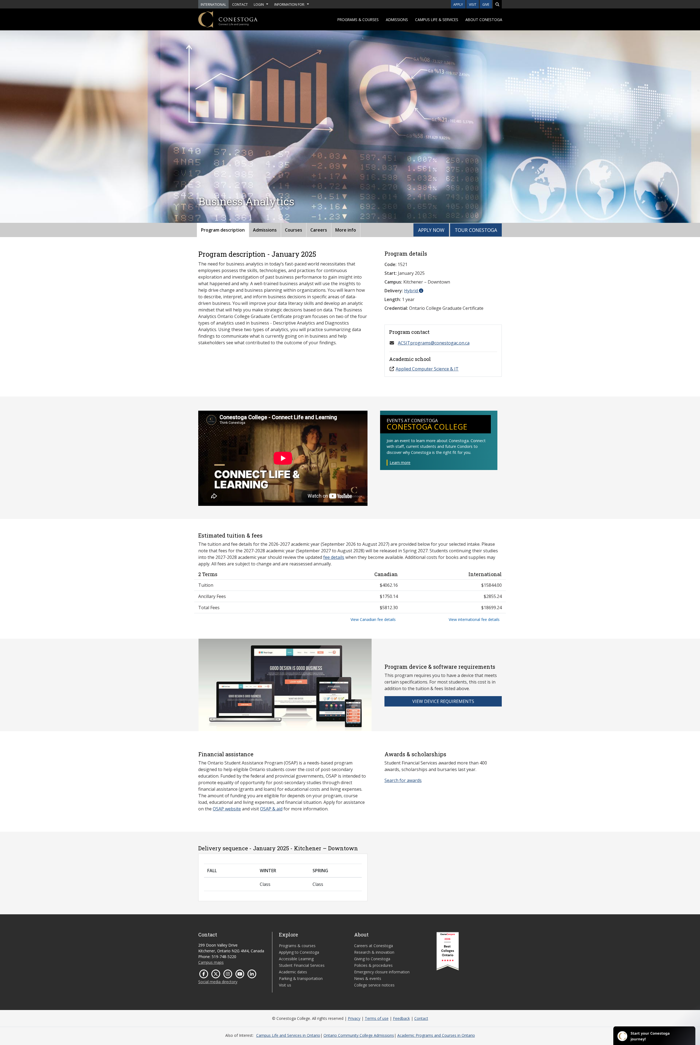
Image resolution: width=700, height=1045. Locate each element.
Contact (421, 1018)
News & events (367, 978)
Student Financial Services (302, 965)
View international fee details (474, 619)
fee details (333, 557)
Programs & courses (358, 19)
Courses (293, 230)
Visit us (285, 985)
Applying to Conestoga (299, 952)
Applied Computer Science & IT (427, 369)
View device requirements (443, 701)
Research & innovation (374, 952)
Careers (318, 230)
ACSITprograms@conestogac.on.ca (433, 343)
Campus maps (211, 962)
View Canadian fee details (373, 619)
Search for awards (403, 780)
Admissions (397, 19)
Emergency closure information (382, 971)
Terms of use (377, 1018)
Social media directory (217, 981)
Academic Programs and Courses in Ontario (436, 1035)
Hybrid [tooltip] (411, 291)
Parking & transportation (301, 978)
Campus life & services (436, 19)
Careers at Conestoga (373, 945)
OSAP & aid (271, 809)
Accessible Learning (296, 958)
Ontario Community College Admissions (358, 1035)
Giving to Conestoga (372, 958)
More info (345, 230)
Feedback (401, 1018)
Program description (223, 230)
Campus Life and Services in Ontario (288, 1035)
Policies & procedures (373, 965)
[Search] (497, 4)
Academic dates (293, 971)
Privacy (354, 1018)
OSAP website (227, 809)
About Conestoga (483, 19)
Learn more (400, 462)
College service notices (374, 985)
